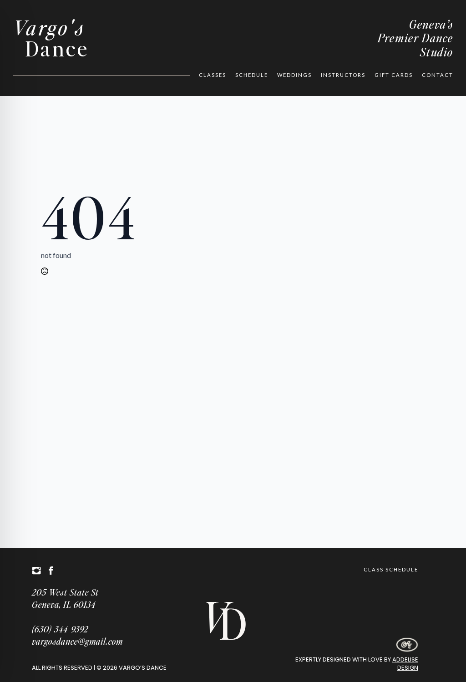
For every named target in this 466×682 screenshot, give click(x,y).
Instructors (343, 75)
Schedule (251, 75)
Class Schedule (391, 569)
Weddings (294, 75)
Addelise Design (405, 663)
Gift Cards (394, 75)
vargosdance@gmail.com (77, 641)
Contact (437, 75)
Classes (212, 75)
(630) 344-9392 (60, 629)
